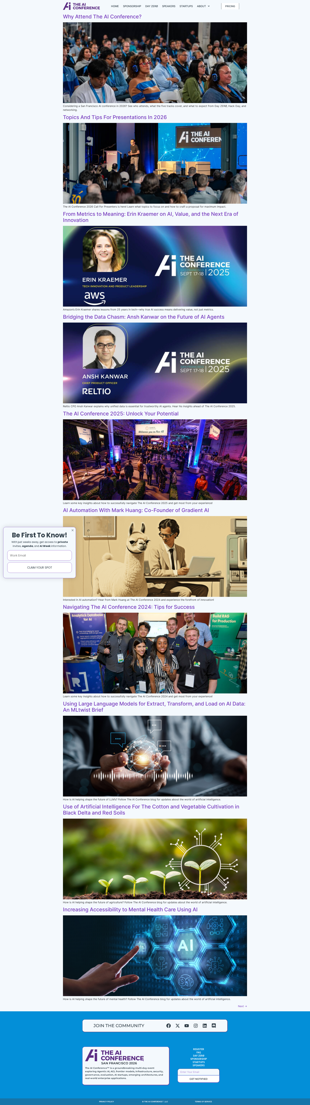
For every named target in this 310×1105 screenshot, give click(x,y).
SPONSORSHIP (198, 1059)
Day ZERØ (151, 6)
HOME (115, 6)
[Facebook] (168, 1025)
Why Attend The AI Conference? (102, 16)
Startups (186, 6)
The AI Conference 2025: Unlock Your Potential (121, 413)
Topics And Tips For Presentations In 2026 (115, 117)
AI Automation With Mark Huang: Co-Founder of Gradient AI (136, 510)
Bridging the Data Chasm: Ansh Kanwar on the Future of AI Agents (143, 317)
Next (242, 1006)
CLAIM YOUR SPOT (39, 567)
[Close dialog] (73, 530)
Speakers (168, 6)
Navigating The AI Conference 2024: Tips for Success (129, 607)
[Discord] (213, 1025)
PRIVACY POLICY (106, 1101)
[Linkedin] (204, 1025)
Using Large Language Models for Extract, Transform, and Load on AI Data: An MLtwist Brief (154, 707)
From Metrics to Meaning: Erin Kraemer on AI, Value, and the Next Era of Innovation (150, 217)
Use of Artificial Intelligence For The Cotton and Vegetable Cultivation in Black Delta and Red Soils (151, 809)
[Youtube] (186, 1025)
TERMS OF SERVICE (203, 1101)
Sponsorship (132, 6)
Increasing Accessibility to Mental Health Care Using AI (130, 909)
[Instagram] (195, 1025)
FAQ (198, 1052)
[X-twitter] (177, 1025)
